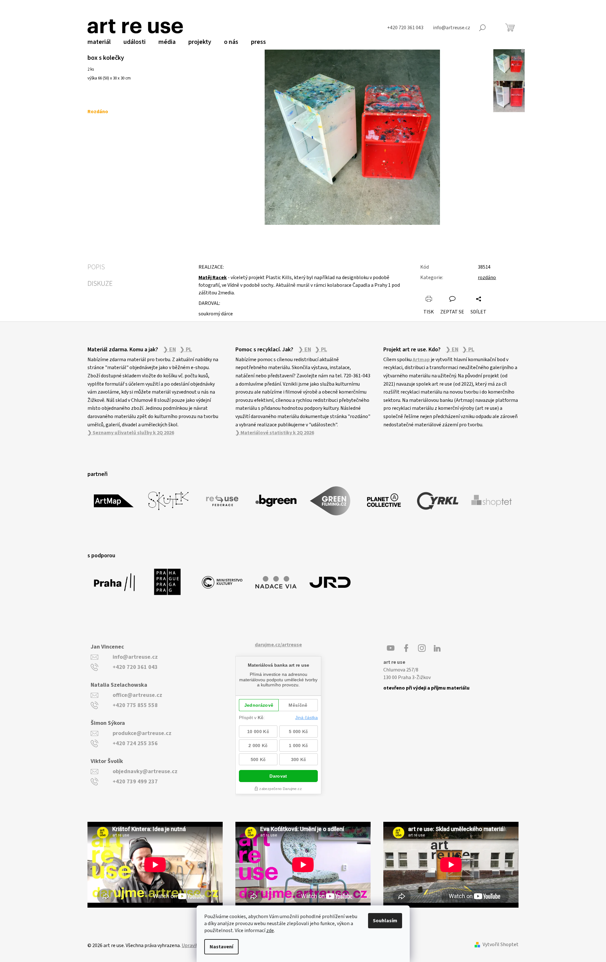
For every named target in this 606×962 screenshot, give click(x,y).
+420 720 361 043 (135, 667)
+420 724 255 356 (135, 743)
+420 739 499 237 (135, 782)
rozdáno (487, 277)
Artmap (421, 359)
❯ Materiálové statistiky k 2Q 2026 (274, 432)
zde (270, 930)
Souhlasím (385, 920)
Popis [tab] (96, 267)
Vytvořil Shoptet (501, 944)
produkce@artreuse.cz (142, 733)
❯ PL (186, 350)
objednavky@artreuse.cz (145, 771)
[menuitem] (99, 42)
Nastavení (221, 946)
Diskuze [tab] (100, 283)
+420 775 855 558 (135, 705)
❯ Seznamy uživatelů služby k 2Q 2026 (130, 432)
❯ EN (169, 350)
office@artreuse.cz (137, 695)
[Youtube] (390, 648)
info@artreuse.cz (135, 657)
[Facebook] (406, 648)
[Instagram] (421, 648)
